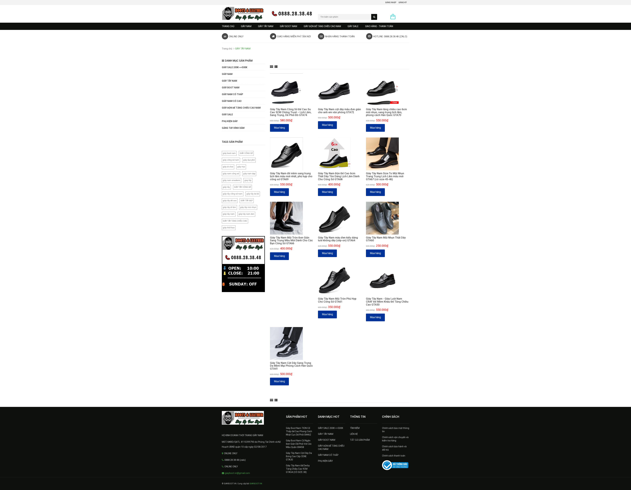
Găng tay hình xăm (233, 128)
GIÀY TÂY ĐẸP (247, 200)
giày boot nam (229, 153)
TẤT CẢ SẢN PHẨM (360, 440)
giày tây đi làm (229, 207)
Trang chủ (228, 26)
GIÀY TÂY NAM (265, 26)
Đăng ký (403, 2)
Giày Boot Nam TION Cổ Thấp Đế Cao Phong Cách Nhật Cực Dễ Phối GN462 (299, 431)
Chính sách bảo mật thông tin (395, 430)
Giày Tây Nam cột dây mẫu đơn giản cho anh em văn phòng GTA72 (339, 111)
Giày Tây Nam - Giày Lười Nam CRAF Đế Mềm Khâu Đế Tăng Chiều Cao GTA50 (387, 301)
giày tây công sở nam (232, 194)
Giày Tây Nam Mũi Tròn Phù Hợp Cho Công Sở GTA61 (337, 300)
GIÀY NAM (246, 26)
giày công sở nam (231, 160)
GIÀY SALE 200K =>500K (234, 67)
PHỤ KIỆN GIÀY (230, 121)
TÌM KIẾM (355, 428)
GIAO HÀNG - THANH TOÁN (379, 26)
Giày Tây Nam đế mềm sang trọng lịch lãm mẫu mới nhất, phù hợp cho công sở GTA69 (291, 176)
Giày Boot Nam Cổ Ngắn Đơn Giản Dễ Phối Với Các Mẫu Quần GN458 (299, 443)
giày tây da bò (252, 194)
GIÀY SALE (353, 26)
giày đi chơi (228, 167)
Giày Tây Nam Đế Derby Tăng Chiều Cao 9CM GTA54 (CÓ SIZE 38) (298, 468)
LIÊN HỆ (354, 434)
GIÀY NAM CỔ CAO (232, 101)
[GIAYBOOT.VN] (251, 418)
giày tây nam (228, 214)
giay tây (247, 180)
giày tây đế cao (229, 200)
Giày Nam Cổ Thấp (232, 94)
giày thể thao (228, 228)
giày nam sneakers (231, 180)
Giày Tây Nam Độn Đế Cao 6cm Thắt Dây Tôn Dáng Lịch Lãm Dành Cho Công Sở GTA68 (339, 176)
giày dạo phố (249, 160)
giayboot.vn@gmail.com (237, 473)
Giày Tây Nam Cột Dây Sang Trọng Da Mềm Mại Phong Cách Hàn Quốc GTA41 (291, 365)
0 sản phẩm (403, 17)
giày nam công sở (231, 173)
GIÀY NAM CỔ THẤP (328, 455)
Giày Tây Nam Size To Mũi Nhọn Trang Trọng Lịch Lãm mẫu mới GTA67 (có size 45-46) (385, 176)
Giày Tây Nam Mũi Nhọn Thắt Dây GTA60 (386, 239)
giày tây (226, 187)
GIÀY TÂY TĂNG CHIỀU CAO (235, 221)
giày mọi (241, 167)
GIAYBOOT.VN (256, 483)
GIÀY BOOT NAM (288, 26)
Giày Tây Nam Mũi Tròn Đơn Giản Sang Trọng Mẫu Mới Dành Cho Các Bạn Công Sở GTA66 (291, 240)
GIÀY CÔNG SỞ (246, 153)
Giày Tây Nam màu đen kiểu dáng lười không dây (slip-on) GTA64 (338, 239)
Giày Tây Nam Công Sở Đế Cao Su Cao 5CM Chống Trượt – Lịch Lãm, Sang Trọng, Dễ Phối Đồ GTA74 (290, 112)
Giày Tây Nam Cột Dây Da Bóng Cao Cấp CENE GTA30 (299, 456)
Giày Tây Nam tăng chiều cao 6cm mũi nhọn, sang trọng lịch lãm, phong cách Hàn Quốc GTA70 (386, 112)
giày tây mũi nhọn (248, 207)
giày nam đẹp (249, 173)
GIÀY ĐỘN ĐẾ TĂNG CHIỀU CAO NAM (322, 26)
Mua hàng (279, 127)
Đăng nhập (390, 2)
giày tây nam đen (246, 214)
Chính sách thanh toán (393, 455)
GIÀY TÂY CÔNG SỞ (242, 187)
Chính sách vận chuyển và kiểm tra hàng (395, 439)
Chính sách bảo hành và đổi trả (394, 448)
